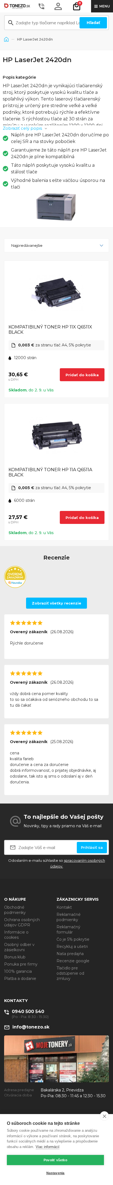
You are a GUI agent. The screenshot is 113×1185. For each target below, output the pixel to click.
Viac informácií (48, 1147)
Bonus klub (15, 957)
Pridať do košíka (82, 375)
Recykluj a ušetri (72, 946)
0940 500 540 (28, 1011)
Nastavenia (55, 1173)
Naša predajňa (70, 953)
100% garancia (18, 971)
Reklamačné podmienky (68, 917)
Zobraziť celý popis (22, 128)
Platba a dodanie (20, 978)
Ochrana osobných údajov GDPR (22, 922)
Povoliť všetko (55, 1160)
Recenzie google (72, 960)
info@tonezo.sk (30, 1027)
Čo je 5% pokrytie (72, 939)
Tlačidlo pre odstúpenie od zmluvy (70, 973)
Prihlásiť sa (92, 847)
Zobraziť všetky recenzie (56, 603)
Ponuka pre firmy (21, 964)
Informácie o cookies (16, 935)
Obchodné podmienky (15, 910)
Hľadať (93, 22)
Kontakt (64, 907)
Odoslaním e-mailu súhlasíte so (56, 863)
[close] (104, 1116)
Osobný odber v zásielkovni (19, 947)
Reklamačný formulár (68, 929)
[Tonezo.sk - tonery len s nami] (18, 6)
